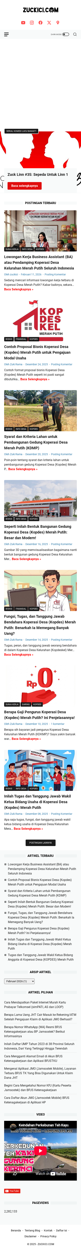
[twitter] (49, 23)
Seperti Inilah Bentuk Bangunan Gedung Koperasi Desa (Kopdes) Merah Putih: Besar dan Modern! (37, 532)
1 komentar (57, 723)
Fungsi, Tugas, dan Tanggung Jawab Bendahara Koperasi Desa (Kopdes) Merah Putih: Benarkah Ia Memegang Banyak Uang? (41, 917)
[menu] (8, 34)
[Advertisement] (40, 84)
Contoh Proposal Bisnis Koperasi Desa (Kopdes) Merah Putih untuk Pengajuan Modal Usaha (37, 352)
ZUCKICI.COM (46, 1244)
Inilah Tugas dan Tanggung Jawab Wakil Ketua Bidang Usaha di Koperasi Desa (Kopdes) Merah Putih (37, 802)
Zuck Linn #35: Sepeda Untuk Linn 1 (38, 174)
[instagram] (31, 23)
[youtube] (23, 23)
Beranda (16, 1230)
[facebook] (40, 23)
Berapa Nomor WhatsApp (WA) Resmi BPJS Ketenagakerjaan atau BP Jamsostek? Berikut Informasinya (34, 1031)
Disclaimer (30, 1236)
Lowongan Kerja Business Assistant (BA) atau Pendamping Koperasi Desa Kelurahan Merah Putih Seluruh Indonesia (39, 262)
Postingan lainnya (40, 842)
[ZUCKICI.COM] (40, 10)
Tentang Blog (32, 1230)
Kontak (48, 1230)
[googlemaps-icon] (57, 23)
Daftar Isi (61, 1230)
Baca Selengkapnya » (18, 289)
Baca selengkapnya (26, 186)
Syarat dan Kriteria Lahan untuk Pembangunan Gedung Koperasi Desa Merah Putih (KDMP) (36, 442)
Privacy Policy (48, 1236)
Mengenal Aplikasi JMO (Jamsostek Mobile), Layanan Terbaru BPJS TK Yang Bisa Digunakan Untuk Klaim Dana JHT (40, 1073)
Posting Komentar (55, 274)
